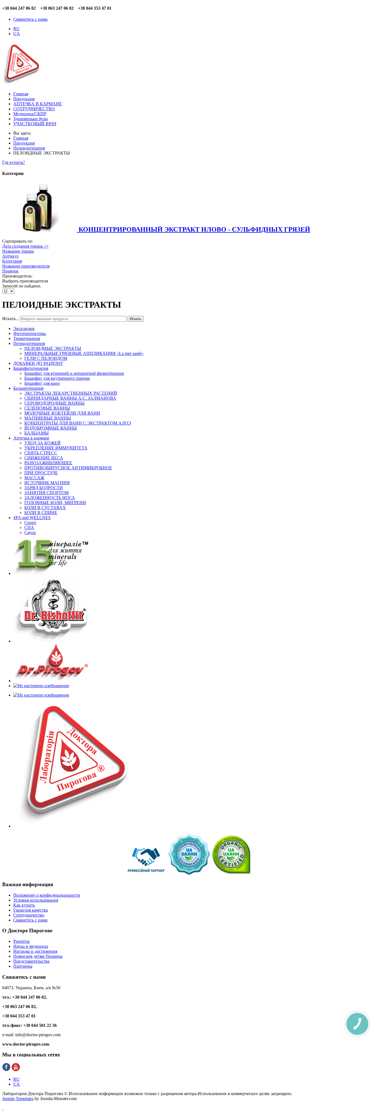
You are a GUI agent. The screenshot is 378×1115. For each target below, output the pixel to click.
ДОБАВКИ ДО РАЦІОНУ (38, 363)
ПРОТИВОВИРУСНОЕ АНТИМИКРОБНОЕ (68, 467)
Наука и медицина (30, 946)
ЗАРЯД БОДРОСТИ (43, 487)
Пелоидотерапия (29, 343)
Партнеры (22, 966)
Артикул (10, 256)
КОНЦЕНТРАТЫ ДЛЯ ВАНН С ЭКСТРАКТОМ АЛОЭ (77, 423)
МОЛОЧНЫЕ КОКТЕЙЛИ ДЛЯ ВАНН (62, 413)
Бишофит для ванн (42, 383)
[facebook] (6, 1069)
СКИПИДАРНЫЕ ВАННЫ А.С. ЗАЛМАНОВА (70, 398)
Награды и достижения (35, 951)
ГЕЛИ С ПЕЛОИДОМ (45, 358)
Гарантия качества (30, 910)
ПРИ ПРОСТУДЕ (41, 472)
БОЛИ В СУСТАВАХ (45, 507)
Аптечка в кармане (31, 438)
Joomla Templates (17, 1098)
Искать (135, 319)
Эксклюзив (24, 328)
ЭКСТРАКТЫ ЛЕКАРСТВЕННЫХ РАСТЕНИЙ (70, 393)
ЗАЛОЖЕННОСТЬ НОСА (49, 497)
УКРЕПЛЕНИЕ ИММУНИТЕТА (55, 448)
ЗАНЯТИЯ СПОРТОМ (46, 492)
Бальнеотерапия (28, 388)
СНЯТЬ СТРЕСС (40, 453)
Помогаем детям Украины (38, 956)
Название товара (18, 251)
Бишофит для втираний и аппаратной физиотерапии (74, 373)
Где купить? (13, 162)
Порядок (10, 271)
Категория (12, 261)
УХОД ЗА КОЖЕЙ (42, 443)
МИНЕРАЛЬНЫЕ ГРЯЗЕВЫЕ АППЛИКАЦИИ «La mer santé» (84, 353)
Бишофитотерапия (30, 368)
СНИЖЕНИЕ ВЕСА (43, 458)
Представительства (31, 961)
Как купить (24, 905)
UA (16, 33)
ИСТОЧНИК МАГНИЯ (47, 482)
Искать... (10, 318)
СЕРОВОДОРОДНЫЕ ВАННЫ (54, 403)
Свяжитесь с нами (30, 19)
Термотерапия (26, 338)
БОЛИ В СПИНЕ (40, 512)
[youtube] (16, 1069)
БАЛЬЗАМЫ (36, 433)
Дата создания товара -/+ (25, 246)
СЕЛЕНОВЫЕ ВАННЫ (47, 408)
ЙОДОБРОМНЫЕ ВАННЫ (50, 428)
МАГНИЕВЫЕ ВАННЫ (47, 418)
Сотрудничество (28, 915)
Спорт (30, 522)
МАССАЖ (34, 477)
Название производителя (26, 266)
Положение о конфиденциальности (46, 895)
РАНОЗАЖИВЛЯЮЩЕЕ (48, 462)
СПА (29, 527)
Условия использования (35, 900)
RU (16, 28)
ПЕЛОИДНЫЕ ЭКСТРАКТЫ (52, 348)
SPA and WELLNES (32, 517)
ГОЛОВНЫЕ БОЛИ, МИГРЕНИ (55, 502)
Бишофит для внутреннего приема (57, 378)
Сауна (30, 532)
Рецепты (21, 941)
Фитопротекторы (29, 333)
